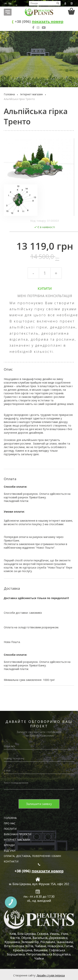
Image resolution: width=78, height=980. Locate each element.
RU (10, 3)
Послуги (10, 829)
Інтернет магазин (31, 94)
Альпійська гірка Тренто (19, 99)
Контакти (11, 861)
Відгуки (9, 850)
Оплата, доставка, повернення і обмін (32, 856)
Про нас (10, 823)
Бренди (9, 845)
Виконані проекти (17, 834)
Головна (9, 94)
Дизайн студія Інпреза (51, 975)
